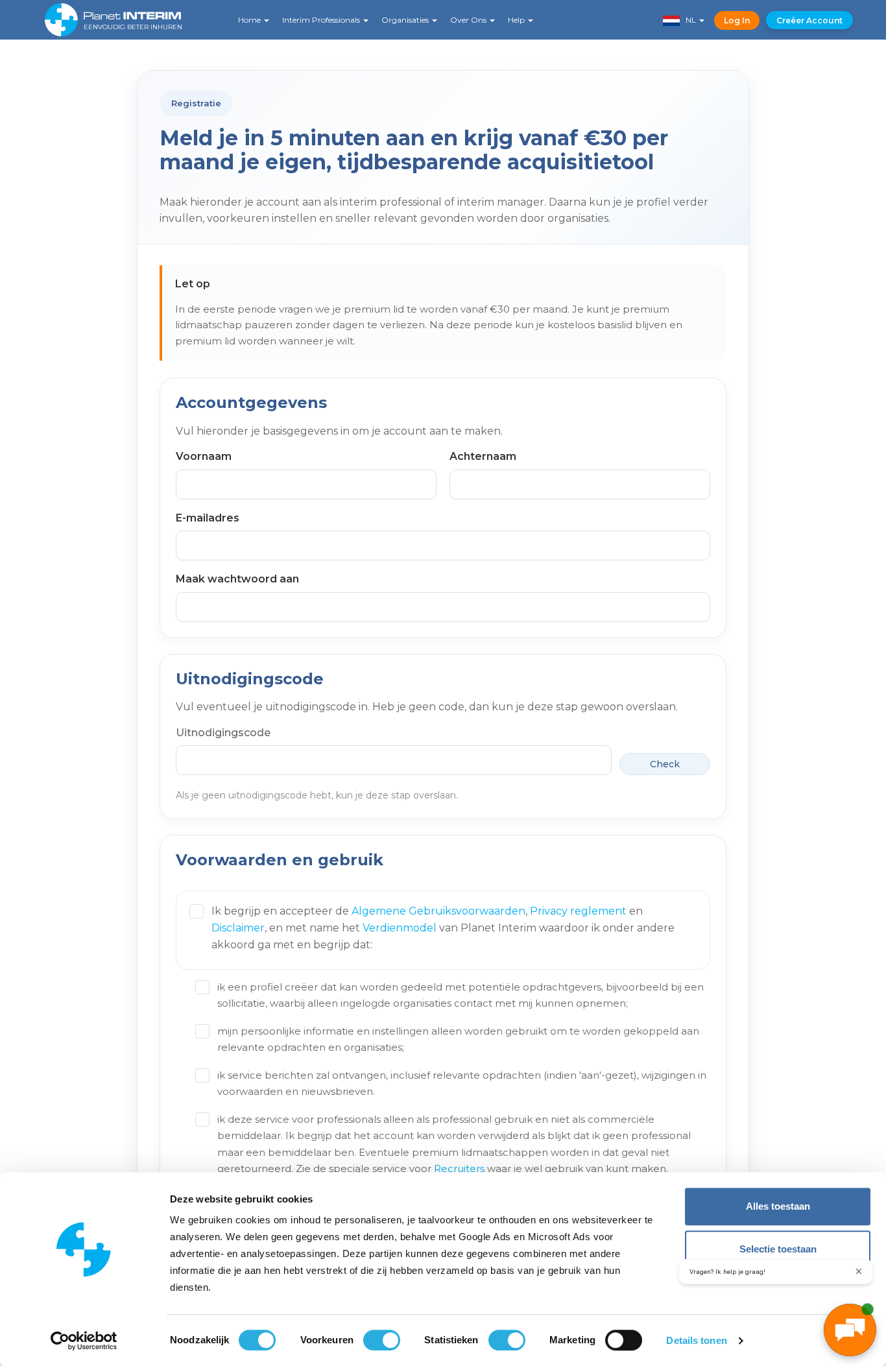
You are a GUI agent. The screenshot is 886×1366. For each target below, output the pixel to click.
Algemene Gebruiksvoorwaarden (438, 911)
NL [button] (689, 20)
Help (517, 20)
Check (665, 764)
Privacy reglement (578, 911)
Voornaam (204, 456)
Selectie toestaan (778, 1248)
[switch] (381, 1340)
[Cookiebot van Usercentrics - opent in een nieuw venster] (84, 1340)
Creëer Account (809, 20)
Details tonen (696, 1340)
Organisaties (406, 20)
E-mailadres (207, 518)
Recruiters (459, 1168)
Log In (737, 20)
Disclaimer (238, 928)
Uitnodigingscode (223, 732)
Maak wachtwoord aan (237, 579)
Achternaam (482, 456)
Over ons (469, 20)
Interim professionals (322, 20)
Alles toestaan (778, 1206)
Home (250, 20)
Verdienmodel (400, 928)
